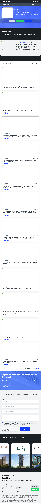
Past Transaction (5, 490)
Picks (37, 4)
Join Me (17, 491)
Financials (18, 488)
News (33, 4)
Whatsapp (20, 21)
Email (12, 21)
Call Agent (35, 486)
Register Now (26, 429)
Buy (17, 486)
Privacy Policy (5, 482)
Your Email (4, 409)
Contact (34, 1)
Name (3, 399)
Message (4, 414)
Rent (3, 487)
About (3, 491)
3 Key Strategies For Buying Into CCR (8, 486)
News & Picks (18, 490)
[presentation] (2, 49)
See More (18, 53)
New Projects (18, 487)
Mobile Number (5, 404)
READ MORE (5, 88)
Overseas (3, 488)
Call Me (29, 21)
